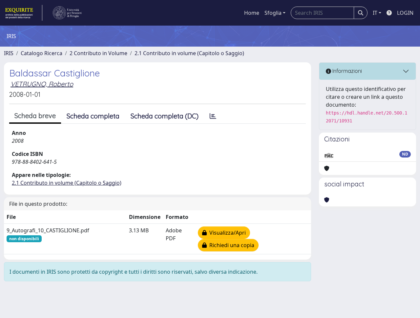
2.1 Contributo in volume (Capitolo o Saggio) (189, 53)
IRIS (8, 53)
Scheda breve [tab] (35, 116)
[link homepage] (23, 13)
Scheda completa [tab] (93, 116)
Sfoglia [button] (273, 12)
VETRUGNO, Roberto (41, 84)
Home (251, 12)
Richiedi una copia (230, 245)
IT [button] (375, 12)
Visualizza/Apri (226, 232)
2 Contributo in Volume (98, 53)
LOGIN (405, 12)
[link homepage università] (67, 13)
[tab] (213, 116)
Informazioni (346, 71)
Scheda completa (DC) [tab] (165, 116)
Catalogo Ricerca (41, 53)
